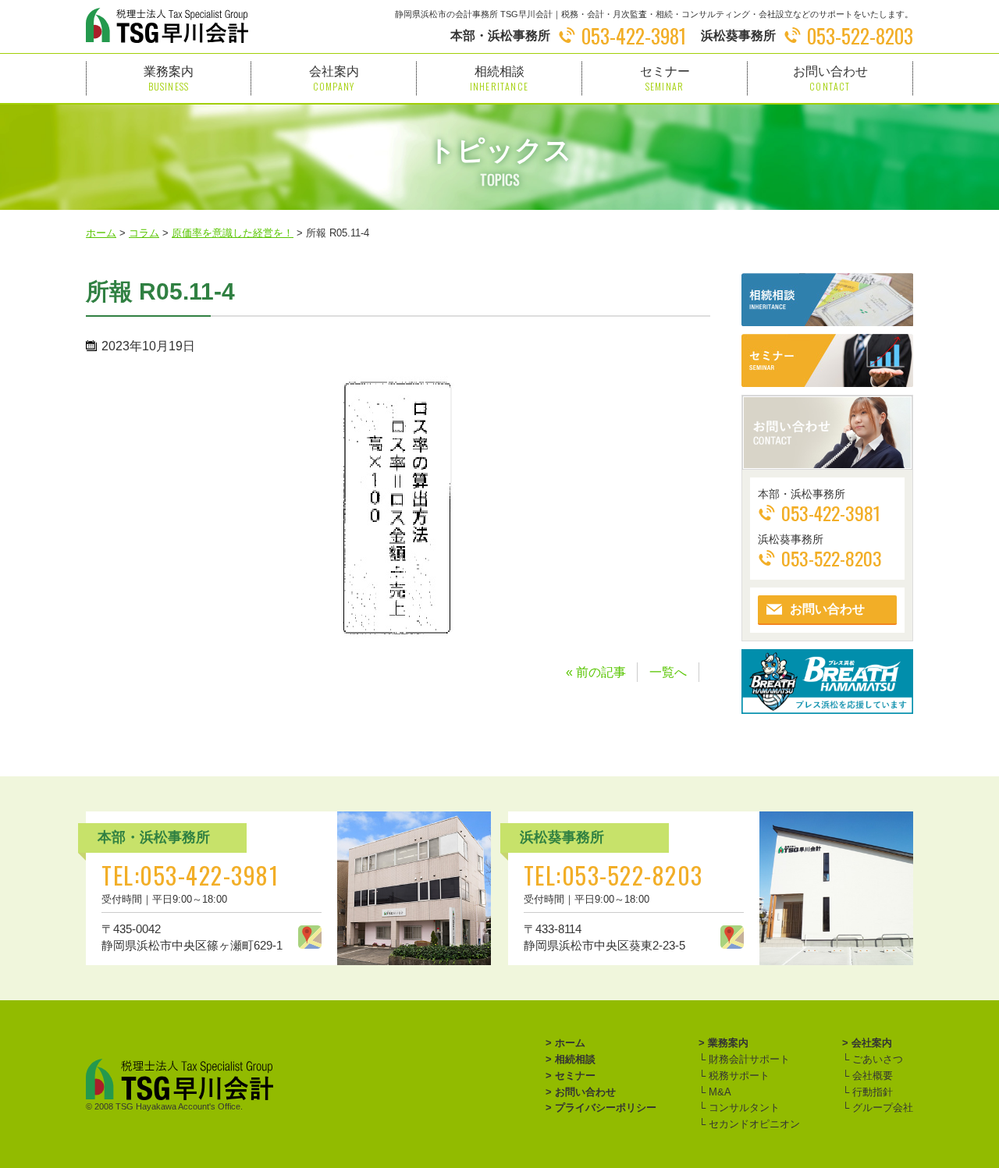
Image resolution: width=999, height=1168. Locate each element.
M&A (718, 1092)
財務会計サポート (748, 1059)
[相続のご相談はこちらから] (827, 299)
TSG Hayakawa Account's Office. (179, 1106)
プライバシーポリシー (605, 1107)
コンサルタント (743, 1107)
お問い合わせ (830, 78)
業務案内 (169, 78)
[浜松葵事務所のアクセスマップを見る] (732, 937)
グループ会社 (881, 1107)
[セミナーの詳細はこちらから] (827, 360)
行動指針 (871, 1092)
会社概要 (871, 1075)
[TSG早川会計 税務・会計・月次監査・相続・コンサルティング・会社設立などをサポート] (167, 25)
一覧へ (668, 672)
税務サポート (738, 1075)
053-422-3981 (633, 35)
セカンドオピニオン (753, 1124)
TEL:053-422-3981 (190, 875)
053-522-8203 (860, 35)
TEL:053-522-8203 (613, 875)
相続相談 (499, 78)
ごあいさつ (876, 1059)
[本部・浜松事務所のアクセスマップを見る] (310, 937)
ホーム (570, 1043)
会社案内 (334, 78)
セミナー (665, 78)
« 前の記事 (596, 672)
